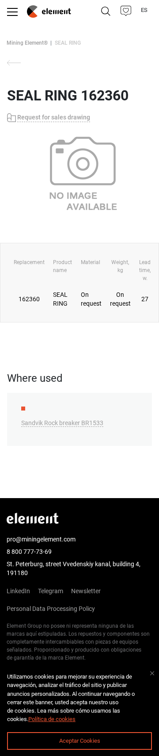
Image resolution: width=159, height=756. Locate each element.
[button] (126, 11)
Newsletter (86, 591)
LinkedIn (18, 591)
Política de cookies (52, 719)
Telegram (50, 591)
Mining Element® (27, 43)
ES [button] (145, 10)
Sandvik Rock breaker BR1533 (62, 422)
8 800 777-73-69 (29, 551)
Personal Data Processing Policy (51, 608)
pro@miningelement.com (41, 539)
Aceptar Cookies (79, 740)
